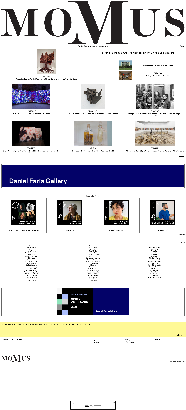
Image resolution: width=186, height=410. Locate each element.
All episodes (181, 234)
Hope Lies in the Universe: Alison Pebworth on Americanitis (92, 151)
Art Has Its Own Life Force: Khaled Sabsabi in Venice (31, 114)
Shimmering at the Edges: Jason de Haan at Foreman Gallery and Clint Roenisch (155, 151)
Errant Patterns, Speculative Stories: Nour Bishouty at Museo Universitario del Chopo (31, 152)
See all (182, 242)
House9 (183, 361)
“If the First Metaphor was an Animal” (162, 229)
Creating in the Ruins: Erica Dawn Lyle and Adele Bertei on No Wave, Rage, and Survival (155, 114)
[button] (113, 402)
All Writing (181, 157)
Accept (86, 406)
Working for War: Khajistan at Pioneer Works (158, 76)
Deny (91, 406)
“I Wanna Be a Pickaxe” (116, 229)
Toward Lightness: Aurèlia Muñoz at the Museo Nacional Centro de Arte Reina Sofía (46, 79)
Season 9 (21, 227)
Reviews (43, 75)
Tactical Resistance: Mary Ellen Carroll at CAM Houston (158, 65)
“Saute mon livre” (70, 229)
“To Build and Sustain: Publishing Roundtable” (23, 229)
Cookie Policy (93, 408)
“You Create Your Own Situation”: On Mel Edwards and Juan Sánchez (93, 114)
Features (28, 110)
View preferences (97, 406)
